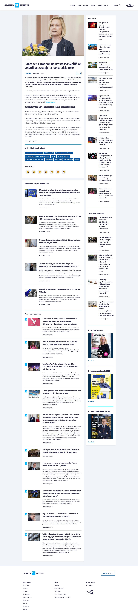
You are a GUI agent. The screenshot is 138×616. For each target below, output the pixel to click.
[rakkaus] (57, 172)
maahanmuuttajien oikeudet (34, 153)
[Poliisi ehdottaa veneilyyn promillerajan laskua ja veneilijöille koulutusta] (92, 143)
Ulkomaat (26, 594)
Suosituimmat (83, 5)
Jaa (78, 73)
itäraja (53, 156)
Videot (93, 5)
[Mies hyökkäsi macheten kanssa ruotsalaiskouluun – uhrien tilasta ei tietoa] (92, 68)
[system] (130, 5)
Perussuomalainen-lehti (62, 597)
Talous (25, 588)
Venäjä (77, 160)
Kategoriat (102, 5)
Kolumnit (26, 606)
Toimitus (57, 591)
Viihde (25, 609)
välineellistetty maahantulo (63, 153)
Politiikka (28, 73)
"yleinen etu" (49, 153)
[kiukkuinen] (45, 172)
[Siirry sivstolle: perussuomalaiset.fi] (100, 592)
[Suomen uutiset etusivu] (15, 5)
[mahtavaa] (51, 172)
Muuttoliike (58, 160)
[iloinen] (33, 172)
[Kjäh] (63, 172)
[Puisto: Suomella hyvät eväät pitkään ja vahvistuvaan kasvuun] (92, 180)
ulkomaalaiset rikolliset (42, 156)
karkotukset (49, 160)
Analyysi (25, 591)
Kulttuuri (26, 600)
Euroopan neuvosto (63, 156)
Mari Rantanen (68, 160)
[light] (132, 5)
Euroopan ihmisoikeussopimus (34, 160)
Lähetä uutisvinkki (60, 594)
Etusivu (72, 5)
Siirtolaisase (29, 156)
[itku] (39, 172)
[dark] (128, 5)
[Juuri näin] (27, 172)
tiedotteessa (50, 102)
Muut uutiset (27, 597)
